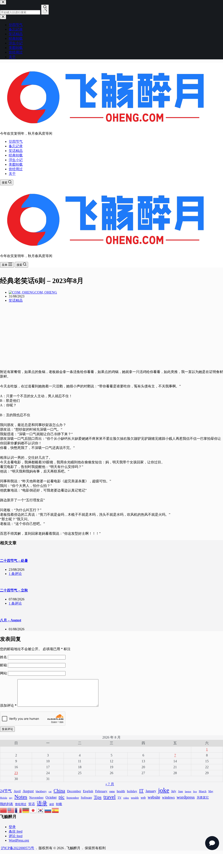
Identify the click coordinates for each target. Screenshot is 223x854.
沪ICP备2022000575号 (17, 848)
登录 (12, 827)
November (36, 797)
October (51, 797)
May (210, 791)
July (173, 791)
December (74, 791)
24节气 (6, 791)
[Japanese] (33, 810)
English (88, 791)
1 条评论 (15, 574)
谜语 (51, 804)
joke (163, 790)
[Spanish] (55, 810)
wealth (135, 797)
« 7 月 (109, 784)
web (143, 797)
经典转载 (16, 155)
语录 (42, 803)
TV (119, 797)
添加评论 (8, 705)
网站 (3, 673)
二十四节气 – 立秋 (14, 590)
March (202, 791)
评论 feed (15, 836)
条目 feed (15, 831)
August (28, 791)
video (126, 798)
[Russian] (48, 810)
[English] (11, 810)
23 (16, 773)
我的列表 (6, 804)
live (195, 791)
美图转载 (16, 164)
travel (109, 797)
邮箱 (4, 665)
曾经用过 (16, 169)
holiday (132, 791)
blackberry (41, 791)
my (10, 797)
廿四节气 (16, 141)
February (101, 791)
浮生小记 (16, 160)
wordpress (186, 797)
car (50, 791)
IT (141, 790)
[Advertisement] (111, 337)
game (112, 791)
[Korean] (40, 810)
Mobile (3, 797)
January (150, 791)
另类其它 (203, 797)
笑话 (31, 804)
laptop (188, 791)
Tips (97, 797)
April (17, 791)
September (72, 797)
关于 (12, 173)
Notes (20, 797)
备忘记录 (16, 146)
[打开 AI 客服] (212, 843)
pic (61, 797)
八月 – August (10, 620)
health (121, 791)
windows (168, 797)
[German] (26, 810)
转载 (59, 804)
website (154, 797)
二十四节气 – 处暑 (14, 560)
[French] (18, 810)
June (180, 791)
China (59, 790)
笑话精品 (16, 151)
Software (86, 797)
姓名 (4, 657)
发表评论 (7, 729)
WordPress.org (19, 840)
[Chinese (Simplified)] (3, 810)
